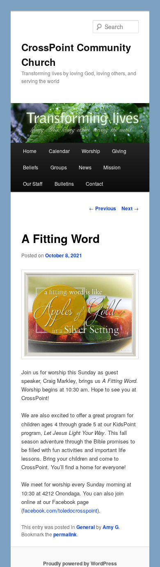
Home (30, 150)
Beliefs (30, 167)
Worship (91, 150)
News (85, 167)
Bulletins (64, 183)
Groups (58, 167)
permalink (65, 534)
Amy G (111, 527)
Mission (112, 167)
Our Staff (32, 183)
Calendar (59, 150)
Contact (94, 183)
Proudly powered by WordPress (80, 563)
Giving (119, 150)
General (85, 527)
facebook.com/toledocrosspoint (60, 510)
